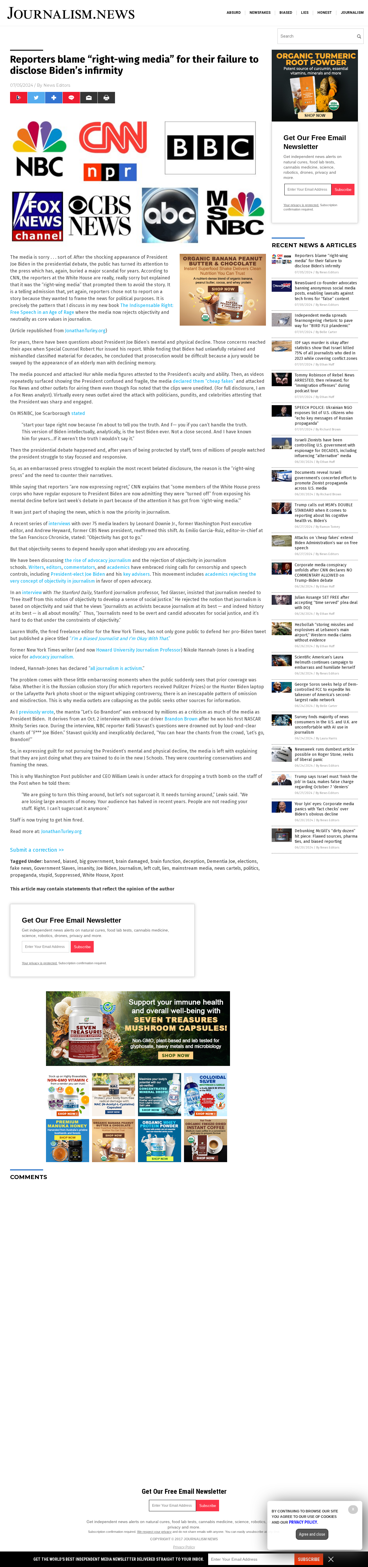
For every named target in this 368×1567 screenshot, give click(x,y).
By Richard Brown (328, 429)
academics (118, 567)
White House (96, 875)
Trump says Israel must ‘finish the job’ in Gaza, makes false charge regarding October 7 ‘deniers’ (326, 781)
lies (304, 13)
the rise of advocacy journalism (98, 560)
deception (193, 861)
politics (250, 868)
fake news (21, 868)
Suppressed (67, 875)
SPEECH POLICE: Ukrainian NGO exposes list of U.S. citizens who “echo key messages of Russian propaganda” (324, 415)
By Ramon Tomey (328, 527)
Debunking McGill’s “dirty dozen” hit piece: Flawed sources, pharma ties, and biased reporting (326, 836)
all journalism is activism (116, 668)
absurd (234, 13)
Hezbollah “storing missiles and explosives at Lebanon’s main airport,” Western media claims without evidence (324, 632)
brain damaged (132, 861)
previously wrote (36, 712)
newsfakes (260, 13)
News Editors (56, 85)
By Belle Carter (326, 332)
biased (285, 13)
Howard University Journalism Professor (138, 650)
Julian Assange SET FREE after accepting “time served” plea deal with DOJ (326, 602)
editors (54, 567)
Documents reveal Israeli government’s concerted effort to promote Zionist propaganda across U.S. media (325, 480)
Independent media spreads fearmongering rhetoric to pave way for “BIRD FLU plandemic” (324, 320)
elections (247, 861)
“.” (120, 638)
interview (32, 592)
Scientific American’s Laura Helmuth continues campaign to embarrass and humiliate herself (325, 662)
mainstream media (192, 868)
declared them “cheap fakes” (204, 381)
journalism (352, 13)
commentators (79, 567)
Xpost (117, 875)
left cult (152, 868)
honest (324, 13)
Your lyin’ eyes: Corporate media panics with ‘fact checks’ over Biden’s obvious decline (324, 809)
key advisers (136, 574)
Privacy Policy (184, 1547)
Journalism (130, 868)
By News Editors (327, 272)
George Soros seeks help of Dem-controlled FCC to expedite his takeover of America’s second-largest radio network (326, 692)
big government (96, 861)
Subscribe (309, 1559)
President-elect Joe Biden (78, 574)
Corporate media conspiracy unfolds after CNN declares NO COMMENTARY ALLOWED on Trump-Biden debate (323, 573)
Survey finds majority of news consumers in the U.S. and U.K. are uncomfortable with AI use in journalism (326, 724)
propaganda (23, 875)
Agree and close (312, 1534)
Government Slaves (54, 868)
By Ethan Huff (325, 364)
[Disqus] (138, 1257)
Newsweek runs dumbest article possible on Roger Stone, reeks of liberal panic (324, 754)
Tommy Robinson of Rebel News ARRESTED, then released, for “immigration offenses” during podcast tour (324, 383)
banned (52, 861)
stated (78, 413)
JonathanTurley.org (85, 330)
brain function (165, 861)
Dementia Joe (221, 861)
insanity (85, 868)
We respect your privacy (154, 1531)
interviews (59, 523)
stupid (45, 875)
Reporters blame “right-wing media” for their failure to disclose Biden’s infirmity (321, 260)
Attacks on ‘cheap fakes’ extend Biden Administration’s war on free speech (326, 542)
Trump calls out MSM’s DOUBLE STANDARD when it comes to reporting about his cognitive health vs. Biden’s (324, 513)
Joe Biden (106, 868)
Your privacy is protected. (39, 963)
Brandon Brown (181, 719)
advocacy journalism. (52, 657)
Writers (36, 567)
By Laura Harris (326, 738)
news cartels (227, 868)
